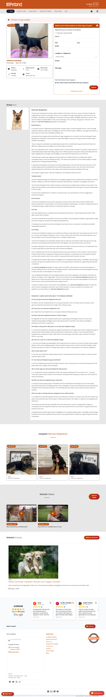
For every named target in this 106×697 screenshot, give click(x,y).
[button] (98, 610)
